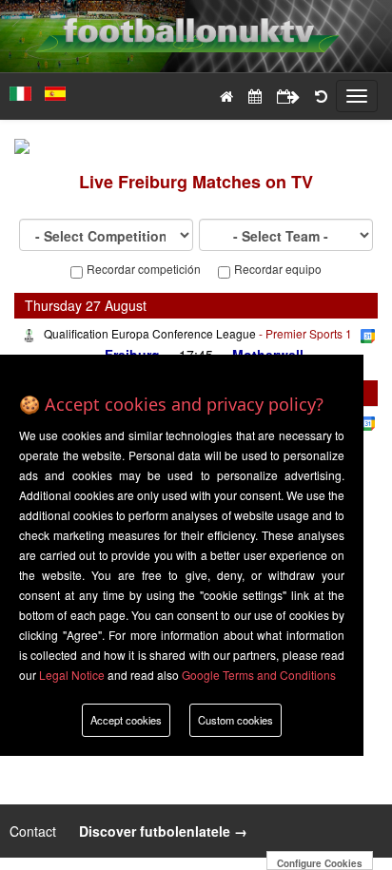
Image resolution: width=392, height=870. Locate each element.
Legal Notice (72, 675)
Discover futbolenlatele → (163, 831)
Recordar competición (144, 269)
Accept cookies (126, 719)
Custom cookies (235, 719)
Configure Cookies (320, 863)
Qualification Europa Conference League (150, 333)
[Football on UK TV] (196, 21)
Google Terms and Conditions (259, 675)
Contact (35, 831)
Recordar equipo (278, 269)
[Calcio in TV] (15, 84)
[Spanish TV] (51, 84)
